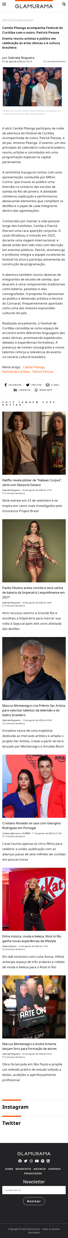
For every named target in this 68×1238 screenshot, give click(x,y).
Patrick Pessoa (42, 372)
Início (6, 20)
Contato (54, 1169)
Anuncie (39, 1169)
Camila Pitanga (33, 367)
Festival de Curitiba (15, 372)
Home (9, 1169)
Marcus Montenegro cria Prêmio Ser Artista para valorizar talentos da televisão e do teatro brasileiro (33, 710)
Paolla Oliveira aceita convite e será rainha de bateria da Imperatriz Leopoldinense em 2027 (33, 592)
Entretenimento (22, 20)
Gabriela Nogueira (21, 58)
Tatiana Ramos (9, 946)
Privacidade (33, 1173)
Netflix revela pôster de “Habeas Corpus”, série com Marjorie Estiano (32, 482)
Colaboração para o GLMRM (16, 833)
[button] (64, 4)
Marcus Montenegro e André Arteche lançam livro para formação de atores (29, 1046)
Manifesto (23, 1169)
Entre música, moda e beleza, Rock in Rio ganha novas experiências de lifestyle (31, 938)
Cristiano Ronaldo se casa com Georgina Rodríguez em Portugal (31, 825)
